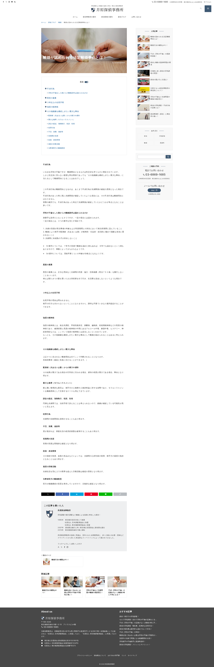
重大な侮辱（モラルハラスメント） (61, 119)
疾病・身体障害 (54, 140)
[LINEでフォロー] (12, 2)
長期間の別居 (53, 136)
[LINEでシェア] (105, 494)
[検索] (168, 157)
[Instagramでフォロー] (9, 2)
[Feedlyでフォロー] (15, 2)
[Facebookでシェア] (62, 494)
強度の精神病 (52, 107)
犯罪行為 (51, 128)
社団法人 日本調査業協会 (53, 643)
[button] (120, 494)
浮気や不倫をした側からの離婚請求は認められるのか (68, 93)
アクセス (208, 2)
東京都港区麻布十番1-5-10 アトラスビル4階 (58, 624)
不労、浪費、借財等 (55, 132)
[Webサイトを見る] (58, 547)
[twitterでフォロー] (61, 547)
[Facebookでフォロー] (3, 2)
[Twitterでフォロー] (6, 2)
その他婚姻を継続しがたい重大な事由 (63, 111)
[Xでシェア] (48, 494)
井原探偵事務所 (118, 62)
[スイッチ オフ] (201, 8)
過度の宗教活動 (54, 144)
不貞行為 (51, 89)
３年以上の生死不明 (55, 102)
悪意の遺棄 (51, 98)
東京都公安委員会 (51, 640)
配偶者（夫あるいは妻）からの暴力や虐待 (64, 115)
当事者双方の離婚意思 (56, 148)
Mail (153, 190)
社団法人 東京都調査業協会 (54, 646)
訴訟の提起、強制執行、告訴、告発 (61, 124)
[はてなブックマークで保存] (77, 494)
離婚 (46, 50)
